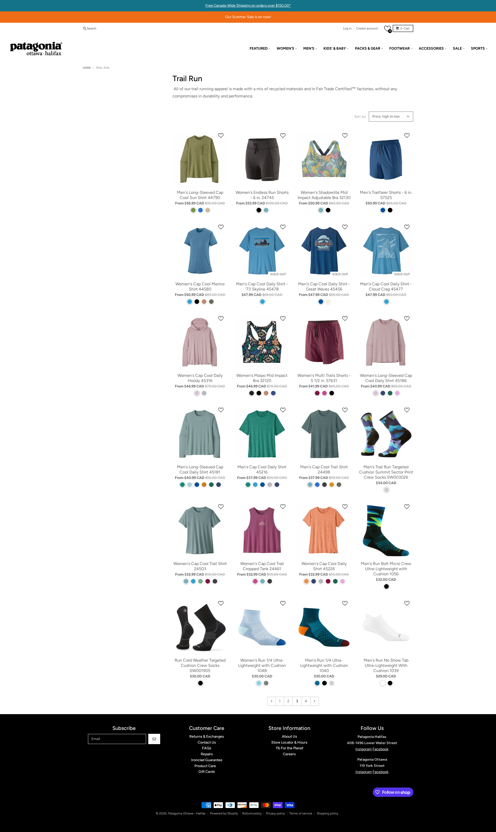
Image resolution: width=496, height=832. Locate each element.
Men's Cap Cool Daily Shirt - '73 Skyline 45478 (262, 286)
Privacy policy (275, 813)
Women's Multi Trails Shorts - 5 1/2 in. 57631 (324, 378)
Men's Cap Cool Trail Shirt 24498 (324, 469)
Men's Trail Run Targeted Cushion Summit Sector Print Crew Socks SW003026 (386, 472)
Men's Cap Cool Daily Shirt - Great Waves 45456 (324, 286)
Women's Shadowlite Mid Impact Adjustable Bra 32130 (324, 195)
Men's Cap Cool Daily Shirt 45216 (261, 469)
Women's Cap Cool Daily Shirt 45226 (324, 566)
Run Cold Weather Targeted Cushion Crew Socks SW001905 (200, 665)
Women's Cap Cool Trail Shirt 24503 (200, 566)
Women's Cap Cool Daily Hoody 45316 (200, 378)
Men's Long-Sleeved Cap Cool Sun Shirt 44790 (200, 195)
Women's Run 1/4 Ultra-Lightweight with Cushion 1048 (262, 665)
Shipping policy (327, 813)
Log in (347, 28)
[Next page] (315, 701)
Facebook (381, 749)
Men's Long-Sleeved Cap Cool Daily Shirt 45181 (200, 469)
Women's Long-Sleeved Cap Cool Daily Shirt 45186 (386, 378)
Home (87, 68)
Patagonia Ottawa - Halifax (187, 813)
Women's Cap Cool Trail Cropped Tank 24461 (262, 566)
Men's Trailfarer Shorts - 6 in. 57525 (386, 195)
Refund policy (252, 813)
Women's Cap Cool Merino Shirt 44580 (199, 286)
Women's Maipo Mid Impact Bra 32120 (262, 378)
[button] (387, 28)
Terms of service (300, 813)
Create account (367, 28)
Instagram (363, 749)
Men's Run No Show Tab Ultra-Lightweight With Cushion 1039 (386, 665)
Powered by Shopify (224, 813)
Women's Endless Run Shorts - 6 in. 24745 (262, 195)
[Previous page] (271, 701)
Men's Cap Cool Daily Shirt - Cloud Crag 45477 (386, 286)
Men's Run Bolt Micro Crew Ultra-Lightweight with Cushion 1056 (386, 568)
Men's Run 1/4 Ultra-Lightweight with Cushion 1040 (324, 665)
